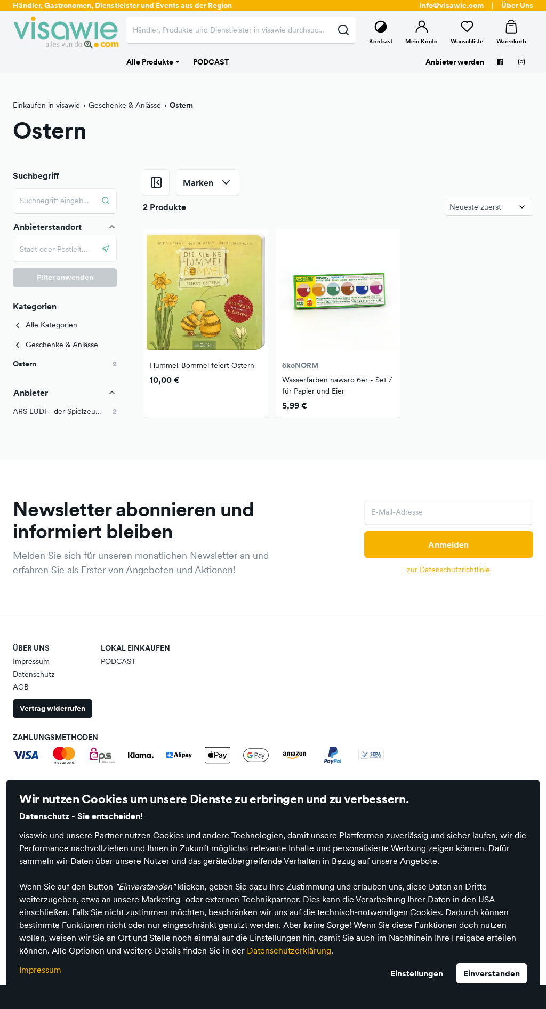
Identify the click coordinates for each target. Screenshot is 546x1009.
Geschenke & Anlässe (125, 105)
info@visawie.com (452, 5)
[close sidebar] (156, 182)
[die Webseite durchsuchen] (343, 30)
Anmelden (448, 544)
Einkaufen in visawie (46, 105)
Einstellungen (416, 973)
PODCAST (118, 661)
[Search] (106, 200)
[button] (64, 364)
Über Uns (517, 5)
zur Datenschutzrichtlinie (448, 569)
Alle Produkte (149, 62)
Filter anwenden (65, 277)
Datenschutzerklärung (289, 950)
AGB (21, 687)
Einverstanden (491, 973)
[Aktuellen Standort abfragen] (106, 249)
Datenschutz (34, 674)
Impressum (40, 969)
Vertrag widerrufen (52, 708)
